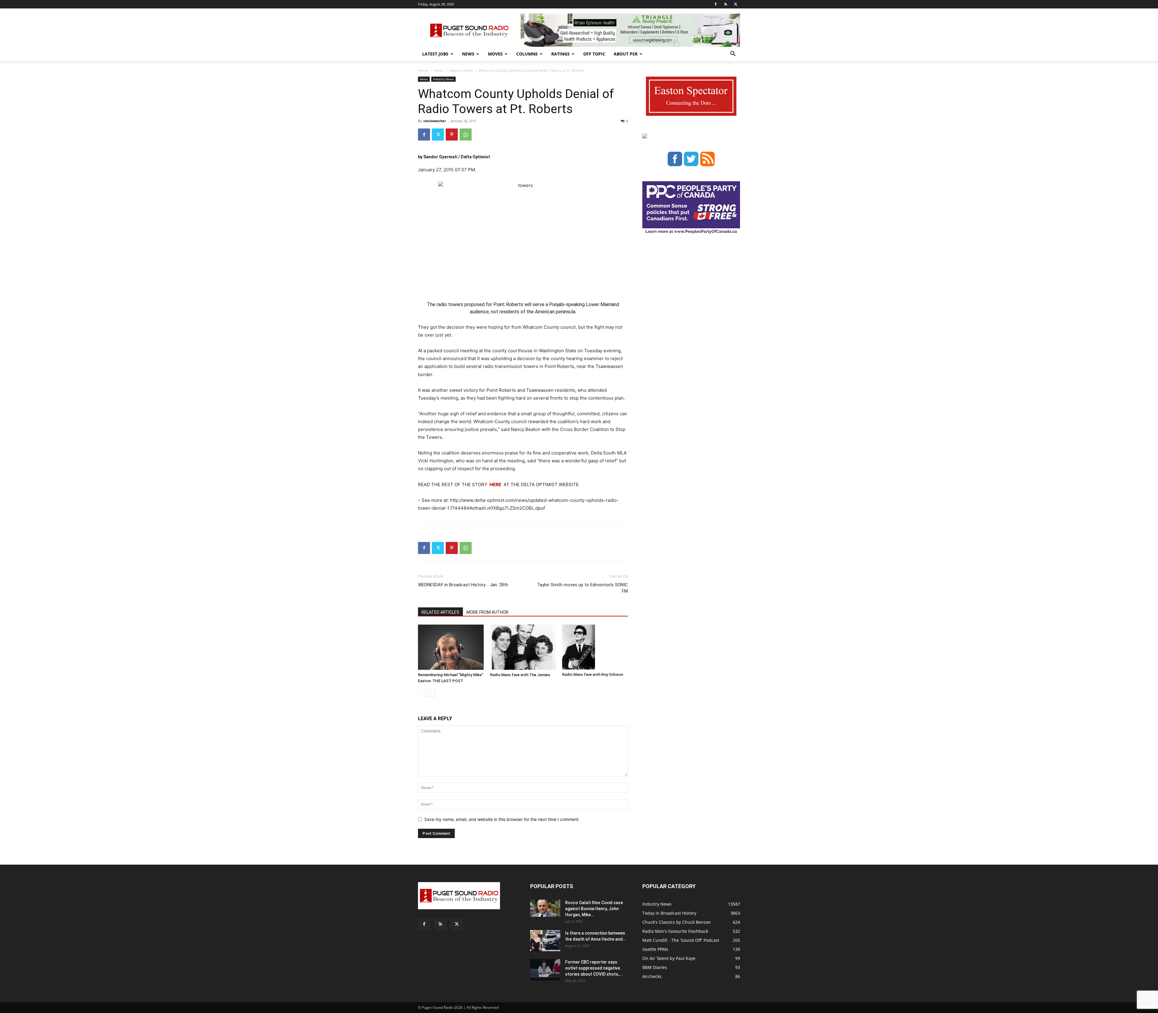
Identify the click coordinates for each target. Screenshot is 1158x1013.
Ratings (560, 54)
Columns (527, 54)
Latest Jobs (435, 54)
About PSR (626, 54)
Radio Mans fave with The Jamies (520, 675)
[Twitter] (735, 4)
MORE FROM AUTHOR (487, 612)
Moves (495, 54)
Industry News (461, 70)
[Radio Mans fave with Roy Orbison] (595, 647)
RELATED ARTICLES (440, 612)
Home (423, 70)
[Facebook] (715, 4)
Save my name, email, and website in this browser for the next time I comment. (502, 819)
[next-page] (431, 693)
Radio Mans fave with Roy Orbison (592, 674)
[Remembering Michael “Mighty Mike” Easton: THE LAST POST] (451, 647)
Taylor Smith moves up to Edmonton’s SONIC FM (582, 588)
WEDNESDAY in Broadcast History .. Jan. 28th (463, 584)
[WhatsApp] (466, 134)
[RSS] (725, 4)
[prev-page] (422, 693)
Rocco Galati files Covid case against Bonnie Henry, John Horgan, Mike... (594, 908)
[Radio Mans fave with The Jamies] (523, 647)
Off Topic (594, 54)
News (468, 54)
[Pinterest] (452, 134)
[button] (733, 54)
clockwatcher (434, 121)
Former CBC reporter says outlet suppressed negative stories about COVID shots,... (594, 968)
